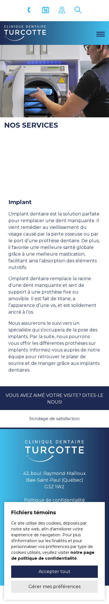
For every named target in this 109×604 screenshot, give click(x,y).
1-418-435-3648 (30, 11)
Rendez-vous (46, 11)
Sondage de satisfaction (54, 418)
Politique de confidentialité (54, 500)
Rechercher (78, 11)
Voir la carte (62, 11)
